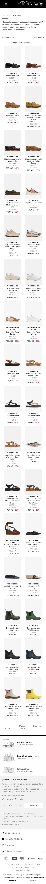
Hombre (9, 799)
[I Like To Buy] (23, 4)
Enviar (33, 805)
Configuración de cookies (34, 877)
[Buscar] (36, 4)
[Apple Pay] (40, 858)
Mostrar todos (22, 727)
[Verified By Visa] (14, 858)
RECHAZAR (34, 881)
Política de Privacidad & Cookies (23, 867)
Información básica (23, 870)
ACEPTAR (12, 881)
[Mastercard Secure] (22, 858)
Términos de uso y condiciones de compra (23, 864)
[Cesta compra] (41, 4)
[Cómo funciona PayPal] (31, 858)
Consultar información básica (14, 821)
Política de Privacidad (11, 824)
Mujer (21, 799)
